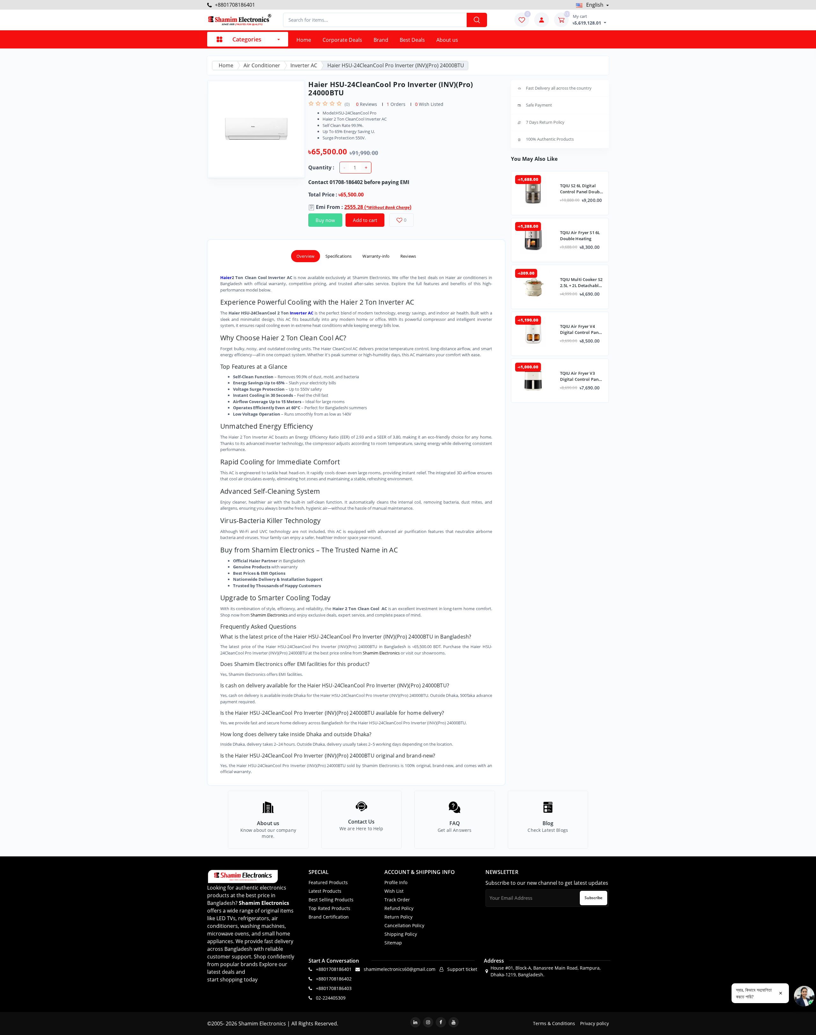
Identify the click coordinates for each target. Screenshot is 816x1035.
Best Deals (412, 39)
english (595, 4)
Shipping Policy (400, 934)
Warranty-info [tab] (376, 256)
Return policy (398, 917)
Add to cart (365, 220)
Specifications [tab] (338, 256)
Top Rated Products (329, 908)
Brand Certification (329, 917)
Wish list (394, 891)
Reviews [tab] (408, 256)
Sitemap (393, 943)
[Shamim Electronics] (239, 20)
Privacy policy (594, 1023)
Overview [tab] (305, 256)
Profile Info (395, 882)
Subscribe (593, 897)
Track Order (397, 900)
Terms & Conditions (554, 1023)
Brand (381, 39)
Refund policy (398, 908)
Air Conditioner (262, 65)
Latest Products (325, 891)
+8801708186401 (234, 4)
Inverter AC (303, 65)
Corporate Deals (342, 39)
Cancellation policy (404, 925)
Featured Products (328, 882)
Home (303, 39)
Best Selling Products (331, 900)
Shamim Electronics (269, 615)
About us (447, 39)
